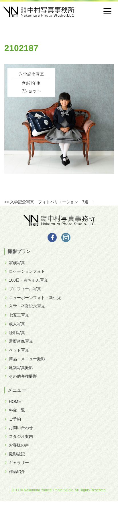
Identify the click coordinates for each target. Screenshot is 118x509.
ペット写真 (19, 350)
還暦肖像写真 (21, 341)
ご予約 (15, 419)
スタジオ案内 (21, 436)
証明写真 (17, 332)
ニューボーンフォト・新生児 (35, 297)
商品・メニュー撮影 (27, 358)
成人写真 (17, 323)
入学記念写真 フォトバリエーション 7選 (49, 202)
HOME (15, 401)
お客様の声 (19, 445)
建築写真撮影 (21, 367)
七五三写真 (19, 315)
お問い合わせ (21, 427)
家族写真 (17, 262)
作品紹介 (17, 471)
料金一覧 (17, 410)
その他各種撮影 (23, 376)
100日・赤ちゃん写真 (28, 280)
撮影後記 (17, 454)
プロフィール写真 (25, 288)
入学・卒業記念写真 (27, 306)
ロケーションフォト (27, 271)
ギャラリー (19, 462)
